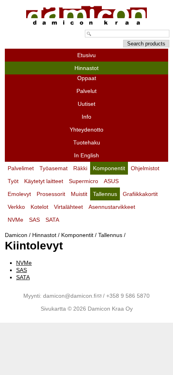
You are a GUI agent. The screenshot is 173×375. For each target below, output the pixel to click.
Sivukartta (53, 308)
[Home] (86, 25)
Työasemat (53, 168)
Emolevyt (19, 194)
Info (86, 116)
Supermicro (83, 181)
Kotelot (39, 207)
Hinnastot (44, 235)
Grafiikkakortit (140, 194)
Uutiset (86, 104)
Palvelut (86, 91)
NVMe (24, 263)
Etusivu (86, 55)
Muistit (79, 194)
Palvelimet (21, 168)
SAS (21, 270)
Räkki (80, 168)
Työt (13, 181)
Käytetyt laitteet (43, 181)
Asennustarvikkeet (112, 207)
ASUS (111, 181)
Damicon (16, 235)
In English (86, 155)
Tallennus (110, 235)
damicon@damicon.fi (70, 296)
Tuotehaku (86, 142)
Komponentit (77, 235)
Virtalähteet (68, 207)
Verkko (16, 207)
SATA (23, 277)
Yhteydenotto (86, 129)
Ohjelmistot (145, 168)
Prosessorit (51, 194)
